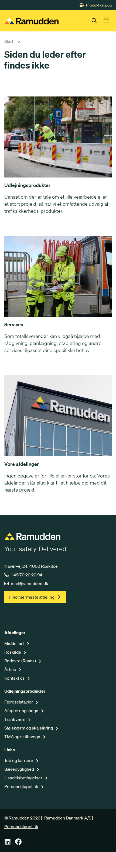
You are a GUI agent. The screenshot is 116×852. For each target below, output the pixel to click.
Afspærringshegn (21, 710)
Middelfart (14, 643)
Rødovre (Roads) (20, 660)
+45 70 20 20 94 (26, 574)
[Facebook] (18, 843)
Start (8, 41)
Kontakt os (14, 678)
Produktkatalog (99, 5)
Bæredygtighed (19, 769)
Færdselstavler (19, 702)
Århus (10, 669)
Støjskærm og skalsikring (29, 728)
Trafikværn (15, 719)
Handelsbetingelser (23, 777)
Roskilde (13, 652)
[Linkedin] (7, 843)
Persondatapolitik (21, 786)
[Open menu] (106, 21)
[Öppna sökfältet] (97, 21)
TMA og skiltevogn (22, 736)
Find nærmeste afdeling (31, 597)
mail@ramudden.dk (29, 583)
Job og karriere (19, 760)
